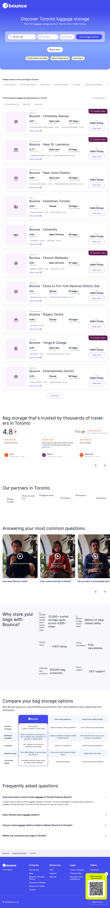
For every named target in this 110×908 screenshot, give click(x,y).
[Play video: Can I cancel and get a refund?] (57, 556)
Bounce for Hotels (36, 886)
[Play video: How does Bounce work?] (20, 556)
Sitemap (53, 877)
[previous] (96, 465)
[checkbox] (10, 84)
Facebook (94, 870)
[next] (104, 465)
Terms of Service (77, 870)
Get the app (34, 870)
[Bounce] (15, 5)
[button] (89, 36)
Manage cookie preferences (76, 878)
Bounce (6, 853)
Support (53, 873)
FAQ (51, 870)
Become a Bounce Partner (36, 878)
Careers (32, 890)
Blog (31, 873)
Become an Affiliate (37, 882)
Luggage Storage (19, 853)
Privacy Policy (76, 873)
